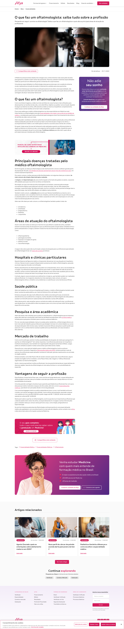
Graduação (18, 602)
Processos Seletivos (78, 597)
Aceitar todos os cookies (108, 624)
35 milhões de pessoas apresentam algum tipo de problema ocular (50, 171)
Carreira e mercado (20, 599)
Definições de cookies (81, 624)
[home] (21, 3)
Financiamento (38, 595)
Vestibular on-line (59, 599)
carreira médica (67, 317)
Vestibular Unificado (59, 597)
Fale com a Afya (38, 604)
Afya (73, 409)
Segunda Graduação (59, 602)
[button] (40, 3)
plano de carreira (37, 251)
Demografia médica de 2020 (46, 350)
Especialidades (19, 597)
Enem (55, 595)
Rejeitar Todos (94, 624)
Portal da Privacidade (40, 602)
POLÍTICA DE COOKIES (37, 627)
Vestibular (18, 595)
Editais (36, 597)
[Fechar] (121, 624)
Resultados (37, 599)
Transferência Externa (60, 604)
